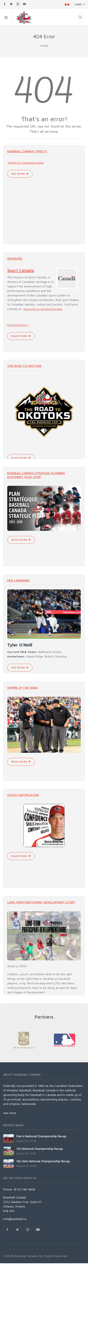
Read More (19, 336)
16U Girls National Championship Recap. (43, 1161)
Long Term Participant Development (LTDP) (41, 902)
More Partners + (18, 325)
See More (18, 173)
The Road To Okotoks (24, 366)
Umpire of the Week (22, 687)
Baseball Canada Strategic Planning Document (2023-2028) (36, 475)
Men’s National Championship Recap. (41, 1136)
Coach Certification (23, 795)
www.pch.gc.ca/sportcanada (42, 309)
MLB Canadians (18, 580)
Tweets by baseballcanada (25, 162)
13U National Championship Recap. (39, 1148)
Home (44, 45)
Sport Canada (20, 270)
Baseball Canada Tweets (27, 151)
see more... (10, 1113)
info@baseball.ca (14, 1219)
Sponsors (14, 258)
